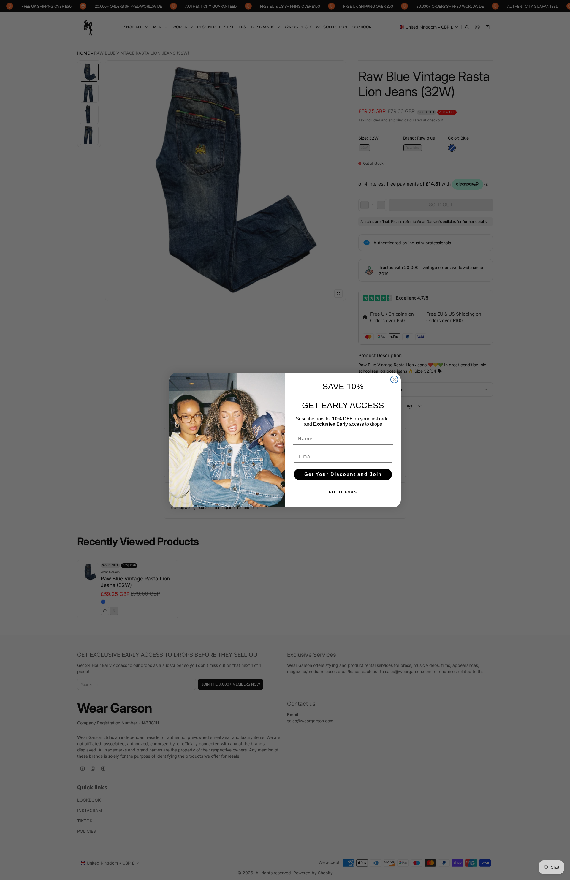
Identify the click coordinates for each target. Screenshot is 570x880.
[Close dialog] (394, 379)
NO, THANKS (343, 492)
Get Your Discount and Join (343, 474)
